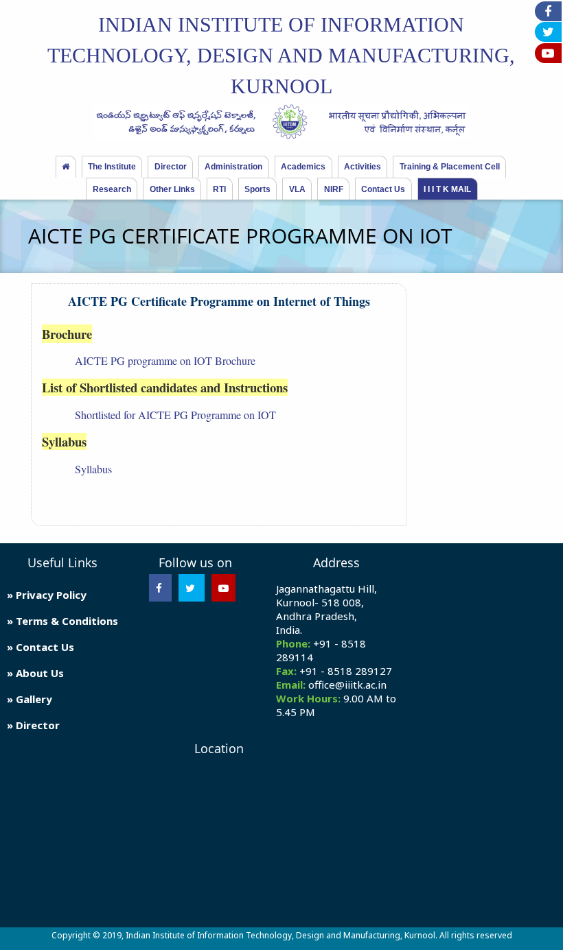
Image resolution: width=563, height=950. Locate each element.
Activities (362, 166)
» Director (33, 725)
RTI (219, 189)
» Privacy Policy (47, 595)
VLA (297, 189)
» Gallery (29, 699)
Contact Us (383, 189)
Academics (303, 166)
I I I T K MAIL (447, 189)
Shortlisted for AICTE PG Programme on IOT (175, 414)
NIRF (333, 189)
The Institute (112, 166)
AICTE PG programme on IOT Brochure (165, 360)
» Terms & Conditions (62, 621)
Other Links (172, 189)
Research (112, 189)
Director (170, 166)
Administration (233, 166)
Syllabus (93, 469)
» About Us (35, 673)
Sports (257, 189)
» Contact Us (40, 647)
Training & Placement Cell (450, 166)
